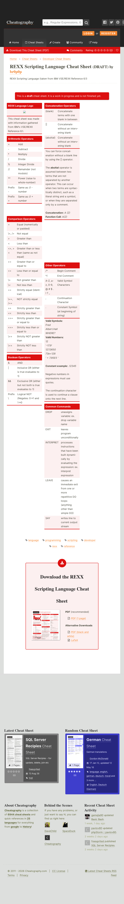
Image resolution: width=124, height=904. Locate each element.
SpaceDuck (68, 831)
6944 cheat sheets (19, 814)
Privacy (24, 875)
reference (69, 546)
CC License (58, 870)
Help (94, 42)
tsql (31, 778)
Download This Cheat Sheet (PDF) (29, 50)
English (93, 784)
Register (108, 33)
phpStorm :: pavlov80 (103, 832)
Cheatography (13, 810)
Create (56, 42)
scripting (72, 540)
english (103, 771)
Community (76, 42)
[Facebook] (105, 22)
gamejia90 (97, 815)
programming (53, 540)
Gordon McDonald (99, 758)
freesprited (34, 769)
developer (90, 540)
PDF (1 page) (78, 618)
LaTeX (74, 640)
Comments (76, 50)
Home (15, 42)
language (33, 540)
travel (108, 776)
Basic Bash (97, 819)
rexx (54, 546)
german (90, 776)
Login (88, 33)
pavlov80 (96, 828)
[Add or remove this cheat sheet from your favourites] (117, 50)
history (27, 826)
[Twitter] (111, 22)
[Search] (86, 22)
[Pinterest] (118, 22)
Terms (11, 875)
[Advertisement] (62, 8)
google (15, 826)
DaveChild (50, 831)
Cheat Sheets (35, 42)
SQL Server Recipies (102, 845)
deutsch (99, 776)
